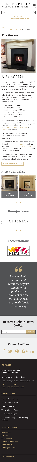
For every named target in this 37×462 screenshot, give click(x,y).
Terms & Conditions (9, 441)
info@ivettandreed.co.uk (20, 18)
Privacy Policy (7, 444)
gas (25, 127)
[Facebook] (4, 352)
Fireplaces (12, 28)
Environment (6, 438)
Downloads (6, 432)
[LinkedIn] (32, 352)
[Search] (34, 12)
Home (3, 28)
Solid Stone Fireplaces (12, 30)
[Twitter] (10, 352)
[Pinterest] (17, 352)
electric (4, 129)
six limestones (20, 144)
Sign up (31, 332)
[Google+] (25, 352)
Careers (4, 435)
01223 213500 (19, 16)
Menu (34, 7)
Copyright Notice (8, 447)
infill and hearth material (24, 146)
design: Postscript (7, 457)
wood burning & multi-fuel (12, 127)
